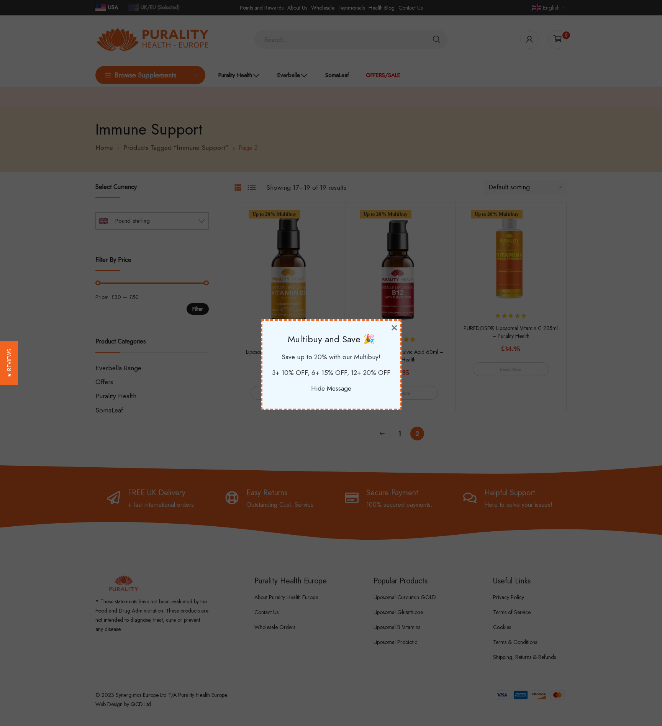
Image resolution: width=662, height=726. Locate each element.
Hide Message (331, 388)
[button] (9, 363)
